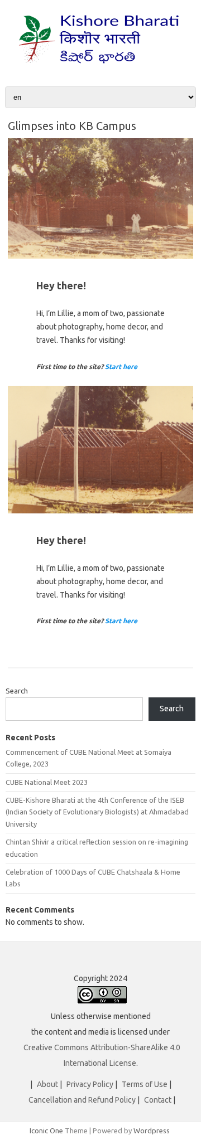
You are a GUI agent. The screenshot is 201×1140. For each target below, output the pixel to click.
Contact (157, 1099)
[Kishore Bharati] (100, 67)
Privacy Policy (89, 1084)
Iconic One (46, 1130)
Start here (121, 366)
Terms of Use (145, 1084)
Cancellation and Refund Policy (82, 1099)
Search (17, 691)
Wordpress (151, 1130)
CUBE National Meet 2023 (47, 782)
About (47, 1084)
